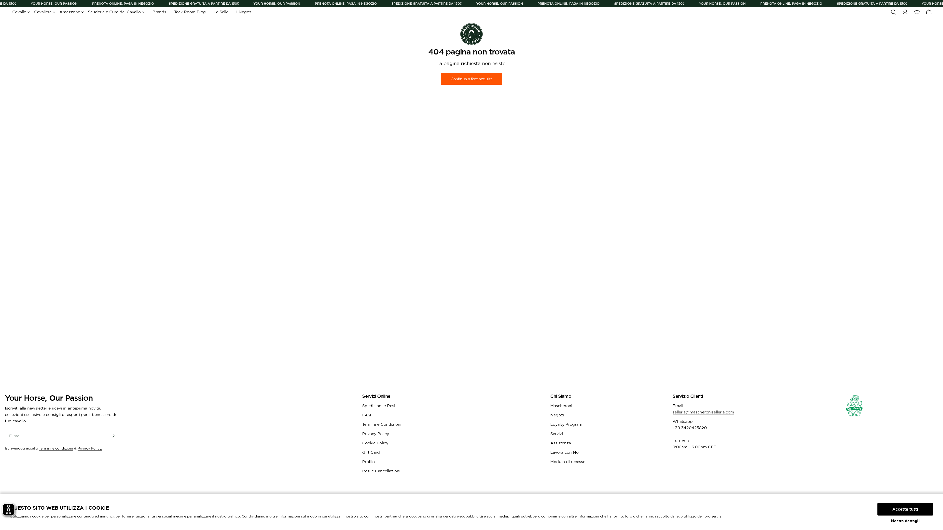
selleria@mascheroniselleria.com (703, 412)
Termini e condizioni (56, 448)
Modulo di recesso (567, 461)
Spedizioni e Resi (378, 405)
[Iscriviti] (113, 436)
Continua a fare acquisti (472, 79)
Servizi (556, 433)
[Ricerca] (893, 12)
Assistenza (560, 443)
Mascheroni (561, 405)
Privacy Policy (375, 433)
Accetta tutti (905, 509)
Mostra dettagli (905, 521)
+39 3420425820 (690, 427)
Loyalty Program (566, 424)
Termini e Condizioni (381, 424)
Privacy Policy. (90, 448)
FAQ (366, 415)
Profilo (368, 461)
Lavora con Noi (565, 452)
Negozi (557, 415)
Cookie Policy (375, 443)
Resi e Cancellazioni (381, 471)
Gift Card (371, 452)
